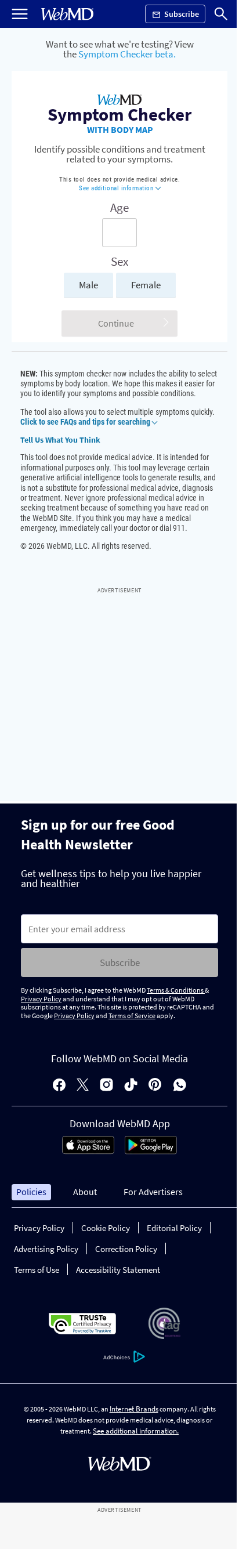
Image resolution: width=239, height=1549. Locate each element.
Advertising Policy (46, 1248)
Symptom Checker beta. (127, 54)
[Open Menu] (19, 14)
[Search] (221, 14)
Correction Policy (126, 1248)
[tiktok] (130, 1086)
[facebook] (59, 1086)
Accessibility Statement (118, 1269)
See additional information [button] (117, 188)
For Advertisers (153, 1191)
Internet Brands (134, 1409)
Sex (119, 262)
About (85, 1191)
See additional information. (136, 1431)
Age (119, 208)
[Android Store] (151, 1151)
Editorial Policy (174, 1227)
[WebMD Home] (67, 14)
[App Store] (88, 1151)
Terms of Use (36, 1269)
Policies (31, 1191)
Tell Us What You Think (60, 440)
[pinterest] (155, 1086)
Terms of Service (131, 1015)
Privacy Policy (41, 998)
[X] (83, 1086)
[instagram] (106, 1086)
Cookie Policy (105, 1227)
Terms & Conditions (176, 990)
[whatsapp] (180, 1086)
